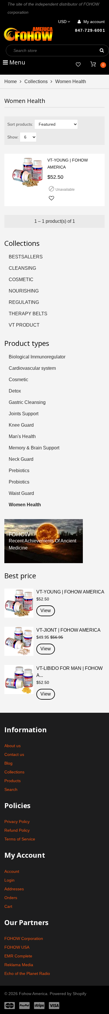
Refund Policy (17, 830)
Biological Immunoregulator (37, 356)
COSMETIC (21, 279)
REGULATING (24, 302)
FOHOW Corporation (23, 938)
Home (10, 81)
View (45, 610)
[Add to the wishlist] (51, 198)
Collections (36, 81)
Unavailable (65, 190)
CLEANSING (22, 268)
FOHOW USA (16, 947)
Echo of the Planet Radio (27, 973)
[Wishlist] (78, 64)
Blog (8, 763)
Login (9, 880)
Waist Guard (21, 493)
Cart (8, 906)
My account (93, 21)
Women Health (25, 504)
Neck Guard (21, 459)
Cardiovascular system (32, 368)
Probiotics (19, 481)
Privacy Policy (17, 821)
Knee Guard (21, 425)
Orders (10, 897)
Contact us (14, 754)
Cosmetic (18, 379)
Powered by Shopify (68, 993)
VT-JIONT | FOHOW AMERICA (68, 630)
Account (11, 871)
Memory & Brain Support (34, 447)
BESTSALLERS (26, 256)
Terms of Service (19, 839)
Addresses (14, 889)
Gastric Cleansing (27, 402)
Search (10, 789)
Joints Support (23, 413)
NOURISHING (24, 290)
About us (12, 745)
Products (12, 780)
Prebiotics (19, 470)
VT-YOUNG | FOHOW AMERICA (67, 163)
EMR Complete (18, 956)
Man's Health (22, 436)
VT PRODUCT (24, 325)
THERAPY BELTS (28, 313)
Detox (15, 390)
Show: (13, 137)
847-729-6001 (90, 30)
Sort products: (20, 124)
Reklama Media (18, 964)
